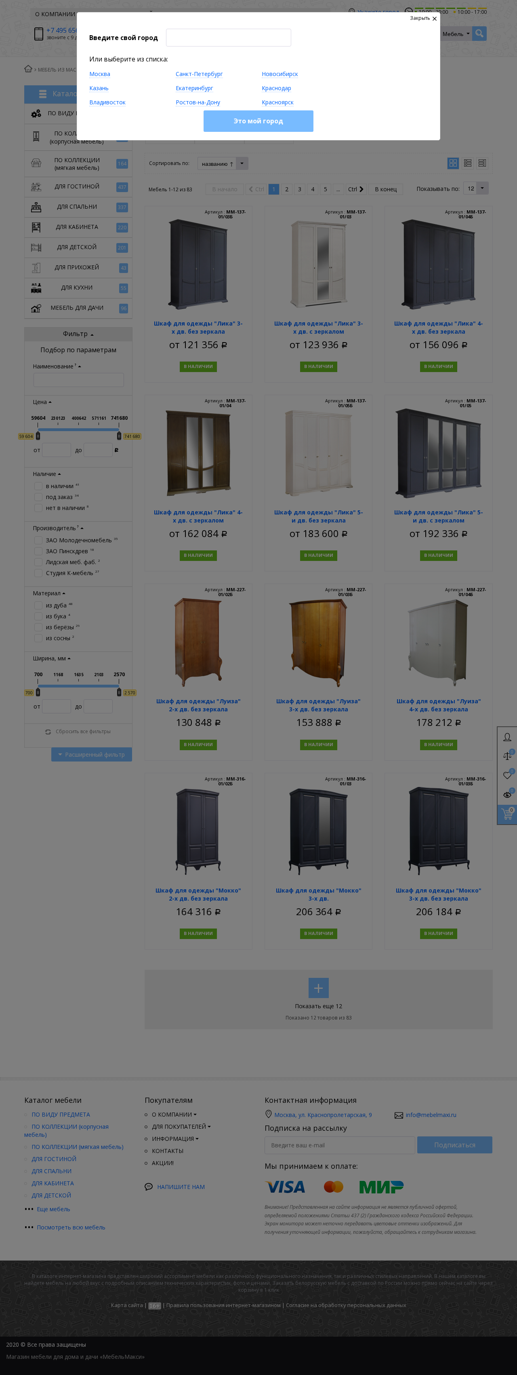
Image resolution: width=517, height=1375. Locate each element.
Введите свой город (123, 37)
